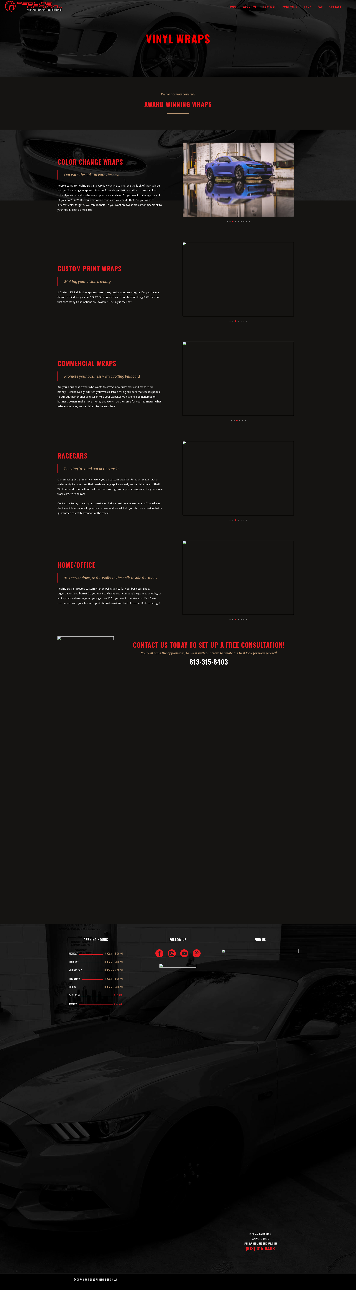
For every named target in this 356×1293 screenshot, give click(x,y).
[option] (238, 180)
